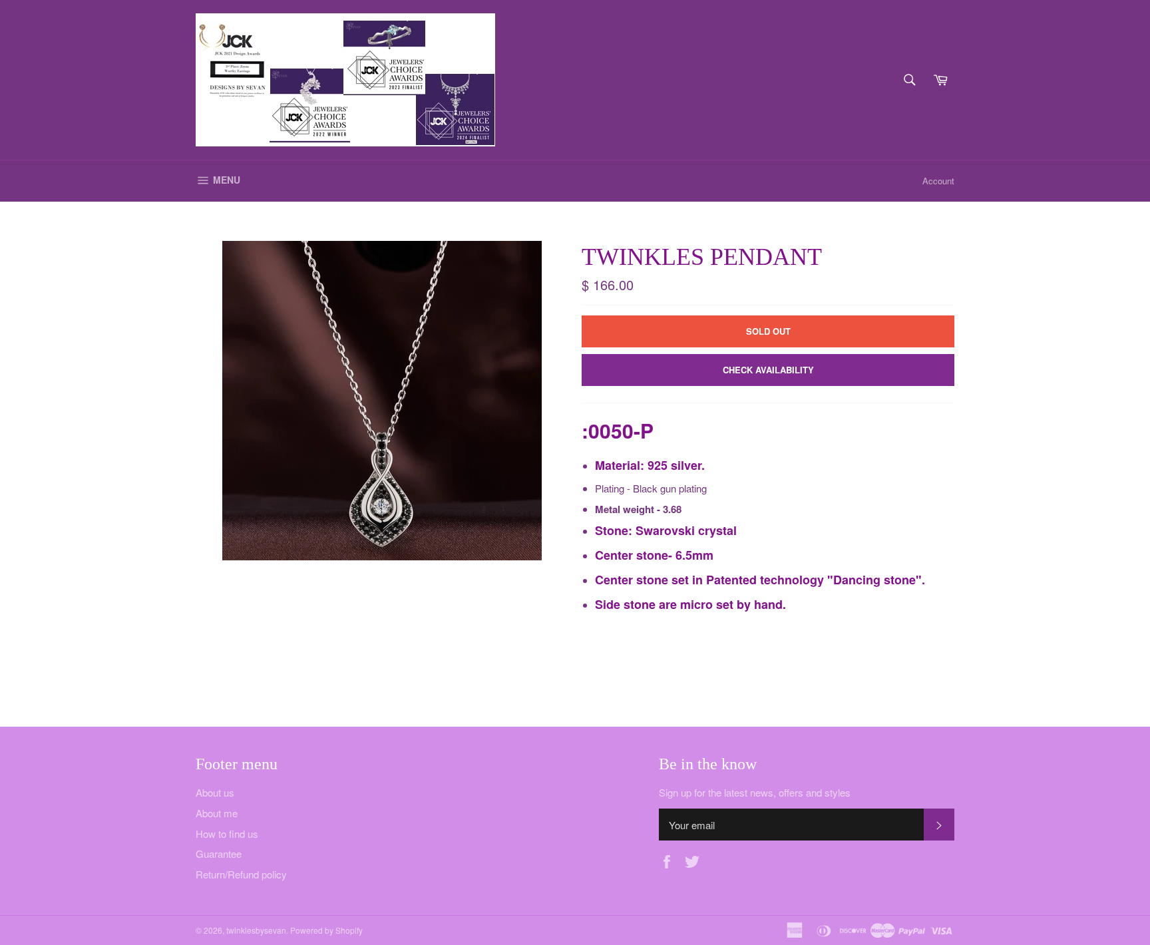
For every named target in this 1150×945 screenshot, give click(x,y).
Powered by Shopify (326, 930)
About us (215, 792)
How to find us (227, 834)
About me (217, 813)
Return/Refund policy (241, 874)
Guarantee (219, 853)
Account (938, 180)
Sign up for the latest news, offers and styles (755, 792)
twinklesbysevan (256, 930)
